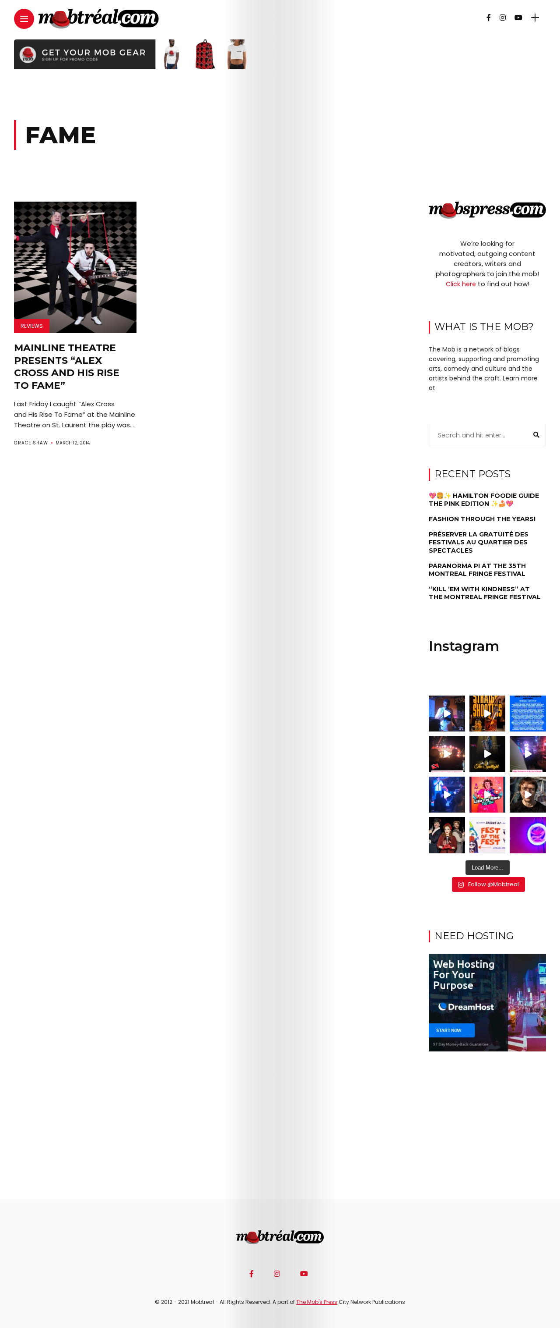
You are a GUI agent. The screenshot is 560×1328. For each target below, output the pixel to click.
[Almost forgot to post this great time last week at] (447, 754)
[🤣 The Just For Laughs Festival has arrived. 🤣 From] (528, 714)
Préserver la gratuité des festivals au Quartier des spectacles (478, 542)
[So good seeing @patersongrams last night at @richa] (528, 754)
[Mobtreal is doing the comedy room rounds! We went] (528, 835)
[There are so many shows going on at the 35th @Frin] (528, 795)
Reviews (32, 326)
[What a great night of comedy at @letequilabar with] (447, 714)
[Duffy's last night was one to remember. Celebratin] (447, 795)
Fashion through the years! (482, 519)
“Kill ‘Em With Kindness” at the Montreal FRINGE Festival (485, 593)
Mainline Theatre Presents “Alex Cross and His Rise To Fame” (66, 366)
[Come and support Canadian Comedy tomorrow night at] (487, 754)
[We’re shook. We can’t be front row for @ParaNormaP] (487, 795)
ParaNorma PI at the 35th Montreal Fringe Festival (477, 570)
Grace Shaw (31, 443)
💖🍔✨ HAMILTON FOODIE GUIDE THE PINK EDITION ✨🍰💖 (484, 500)
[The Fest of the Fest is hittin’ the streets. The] (487, 835)
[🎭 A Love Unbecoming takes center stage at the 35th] (447, 835)
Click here (461, 284)
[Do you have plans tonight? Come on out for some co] (487, 714)
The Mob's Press (316, 1302)
